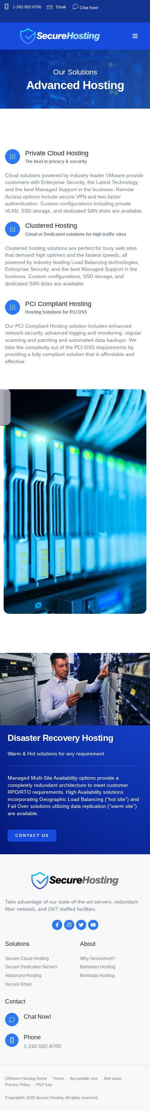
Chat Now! (88, 7)
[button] (135, 36)
